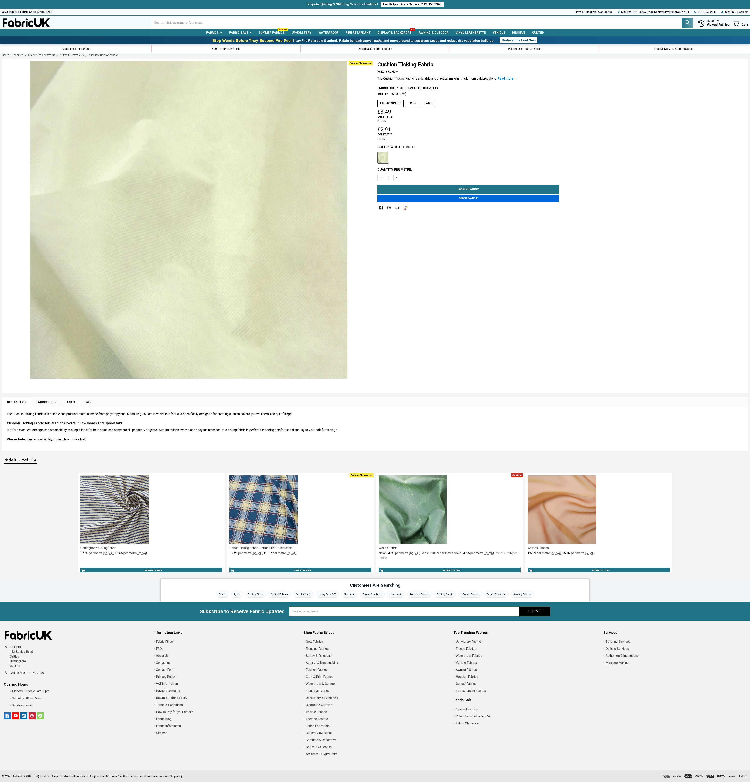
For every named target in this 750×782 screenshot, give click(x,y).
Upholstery (301, 32)
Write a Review (387, 71)
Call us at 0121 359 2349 (27, 673)
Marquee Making (617, 663)
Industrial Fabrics (317, 691)
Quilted (538, 32)
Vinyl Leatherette (471, 32)
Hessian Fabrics (467, 677)
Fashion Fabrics (317, 670)
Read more (505, 78)
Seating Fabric (445, 594)
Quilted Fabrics (279, 594)
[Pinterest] (389, 207)
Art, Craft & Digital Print (321, 754)
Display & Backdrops (395, 32)
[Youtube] (15, 715)
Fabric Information (168, 726)
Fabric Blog (163, 719)
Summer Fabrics (272, 32)
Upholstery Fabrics (469, 641)
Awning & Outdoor (434, 32)
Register (743, 12)
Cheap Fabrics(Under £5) (473, 716)
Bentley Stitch (255, 594)
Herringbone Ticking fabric (98, 548)
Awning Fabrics (522, 594)
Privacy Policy (166, 677)
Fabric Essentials (317, 726)
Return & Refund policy (171, 698)
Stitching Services (618, 641)
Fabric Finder (165, 641)
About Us (162, 656)
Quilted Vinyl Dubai (319, 733)
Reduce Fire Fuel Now (519, 40)
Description (17, 402)
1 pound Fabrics (467, 709)
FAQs (428, 103)
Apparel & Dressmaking (322, 663)
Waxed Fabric (388, 548)
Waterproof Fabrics (469, 656)
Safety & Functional (319, 656)
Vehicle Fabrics (316, 712)
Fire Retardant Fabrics (471, 691)
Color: (396, 147)
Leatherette (396, 594)
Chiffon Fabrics (538, 548)
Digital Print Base (372, 594)
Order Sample (468, 198)
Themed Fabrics (317, 719)
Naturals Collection (319, 747)
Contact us (163, 663)
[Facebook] (380, 207)
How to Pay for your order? (174, 712)
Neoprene (349, 594)
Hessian (518, 32)
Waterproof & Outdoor (321, 684)
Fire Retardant (358, 32)
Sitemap (161, 733)
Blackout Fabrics (419, 594)
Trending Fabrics (317, 648)
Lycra (237, 594)
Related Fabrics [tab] (21, 459)
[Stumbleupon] (40, 715)
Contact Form (165, 670)
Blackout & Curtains (319, 705)
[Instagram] (23, 715)
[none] (188, 220)
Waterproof (328, 32)
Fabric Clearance (496, 594)
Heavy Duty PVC (327, 594)
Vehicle (499, 32)
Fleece (222, 594)
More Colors (153, 570)
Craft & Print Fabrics (319, 677)
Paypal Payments (168, 691)
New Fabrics (314, 641)
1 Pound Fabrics (470, 594)
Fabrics (212, 32)
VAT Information (167, 684)
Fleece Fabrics (466, 648)
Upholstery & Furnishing (322, 698)
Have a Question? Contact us (593, 12)
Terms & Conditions (169, 705)
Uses (412, 103)
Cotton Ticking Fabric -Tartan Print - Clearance (260, 548)
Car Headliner (303, 594)
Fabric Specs (390, 103)
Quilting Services (617, 648)
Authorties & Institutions (622, 656)
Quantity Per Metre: (394, 169)
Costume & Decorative (321, 740)
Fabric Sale (238, 32)
